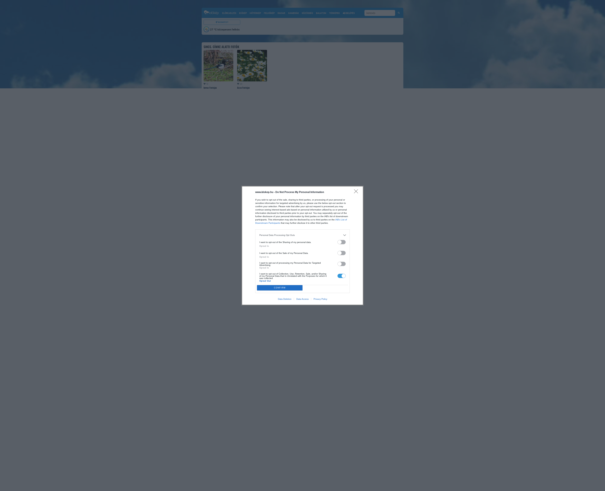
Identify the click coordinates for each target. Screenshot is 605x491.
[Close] (357, 192)
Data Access (302, 299)
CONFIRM (280, 288)
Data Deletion (284, 299)
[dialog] (302, 245)
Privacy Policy (320, 299)
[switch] (341, 242)
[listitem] (302, 235)
